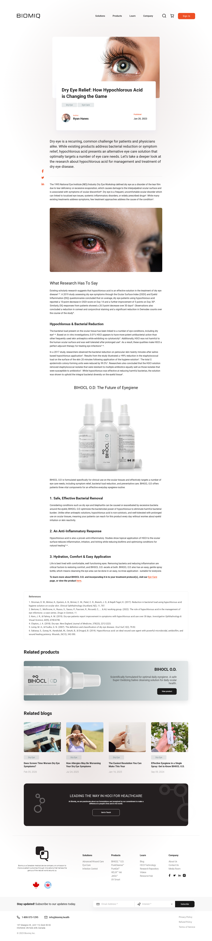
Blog (142, 861)
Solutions (100, 16)
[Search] (164, 16)
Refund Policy (185, 922)
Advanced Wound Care (93, 861)
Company (148, 16)
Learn (133, 16)
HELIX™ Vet (116, 872)
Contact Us (174, 865)
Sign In (186, 16)
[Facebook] (169, 875)
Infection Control (89, 868)
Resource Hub (146, 876)
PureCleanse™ (117, 865)
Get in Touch (106, 812)
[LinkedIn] (179, 875)
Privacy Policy (185, 917)
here (79, 580)
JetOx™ (114, 876)
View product (167, 691)
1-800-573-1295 (30, 917)
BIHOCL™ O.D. (117, 861)
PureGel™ (115, 868)
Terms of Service (187, 927)
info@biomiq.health (59, 917)
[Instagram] (184, 875)
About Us (173, 861)
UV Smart (115, 879)
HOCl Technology (148, 865)
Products (117, 16)
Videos (143, 872)
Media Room (175, 868)
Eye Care (152, 577)
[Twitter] (174, 875)
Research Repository (149, 868)
